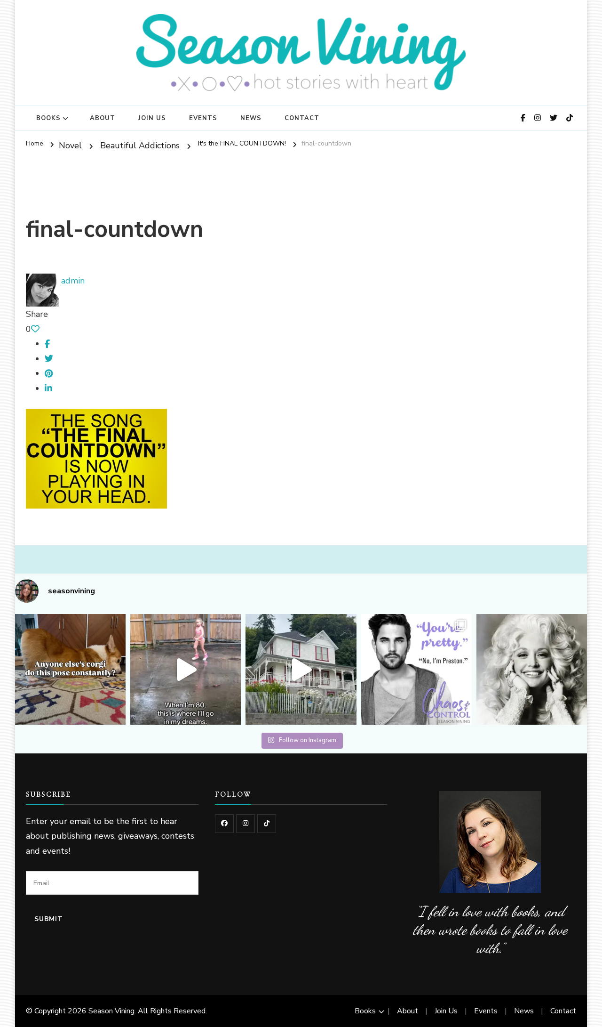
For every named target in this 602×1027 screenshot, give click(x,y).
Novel (70, 145)
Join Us (152, 118)
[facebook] (224, 823)
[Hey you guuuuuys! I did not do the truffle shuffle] (301, 669)
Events (203, 118)
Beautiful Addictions (140, 145)
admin (72, 280)
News (250, 118)
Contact (302, 118)
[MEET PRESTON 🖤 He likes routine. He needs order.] (416, 669)
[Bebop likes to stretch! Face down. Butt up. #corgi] (70, 669)
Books (48, 118)
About (102, 118)
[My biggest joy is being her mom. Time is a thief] (185, 669)
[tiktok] (266, 823)
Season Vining (111, 1011)
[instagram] (245, 823)
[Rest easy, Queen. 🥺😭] (531, 669)
